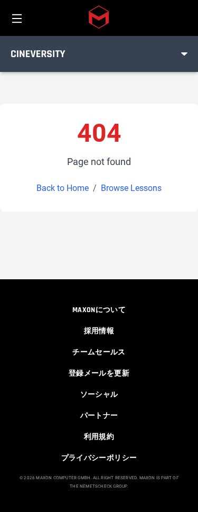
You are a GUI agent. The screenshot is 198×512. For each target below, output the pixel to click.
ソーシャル (99, 394)
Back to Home (62, 188)
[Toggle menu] (184, 54)
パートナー (99, 415)
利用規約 (99, 437)
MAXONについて (99, 310)
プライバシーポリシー (99, 458)
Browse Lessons (131, 188)
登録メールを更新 (99, 373)
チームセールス (98, 352)
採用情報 (99, 331)
